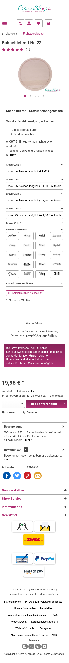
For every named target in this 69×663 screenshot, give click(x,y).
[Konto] (29, 23)
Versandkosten (17, 593)
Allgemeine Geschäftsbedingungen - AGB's (34, 635)
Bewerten (32, 412)
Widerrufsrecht (19, 621)
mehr (28, 440)
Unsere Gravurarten (25, 608)
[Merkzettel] (39, 23)
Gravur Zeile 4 (13, 208)
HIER (13, 155)
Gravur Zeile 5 (13, 223)
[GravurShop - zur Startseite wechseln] (34, 8)
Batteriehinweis (12, 601)
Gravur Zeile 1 (13, 164)
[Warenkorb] (48, 23)
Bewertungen (12, 450)
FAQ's (55, 615)
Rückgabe (45, 628)
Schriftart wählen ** (16, 229)
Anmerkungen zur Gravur (20, 283)
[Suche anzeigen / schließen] (20, 23)
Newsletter (46, 608)
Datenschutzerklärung (43, 621)
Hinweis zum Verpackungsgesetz (43, 601)
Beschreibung (13, 426)
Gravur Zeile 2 (13, 179)
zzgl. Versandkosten (24, 390)
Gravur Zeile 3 (13, 194)
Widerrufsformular (25, 628)
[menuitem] (5, 23)
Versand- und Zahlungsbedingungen (27, 615)
